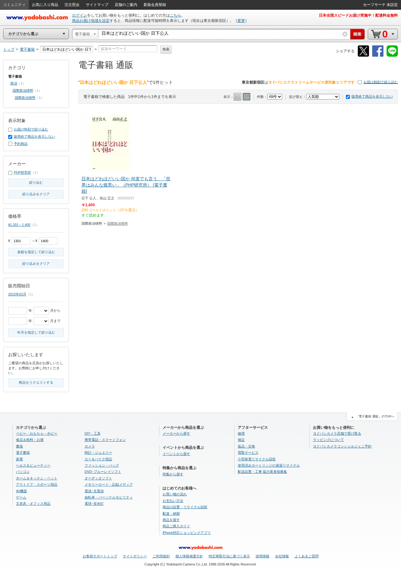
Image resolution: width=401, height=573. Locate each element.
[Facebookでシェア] (377, 55)
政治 (13, 83)
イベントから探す (176, 454)
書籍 (19, 446)
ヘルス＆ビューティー (33, 465)
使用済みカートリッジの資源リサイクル (269, 465)
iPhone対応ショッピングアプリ (187, 533)
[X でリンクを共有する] (363, 55)
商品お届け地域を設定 (91, 20)
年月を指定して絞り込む (36, 332)
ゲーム (21, 497)
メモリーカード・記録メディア (109, 484)
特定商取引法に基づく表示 (229, 556)
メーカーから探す (176, 433)
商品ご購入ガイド (176, 526)
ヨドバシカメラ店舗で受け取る (337, 433)
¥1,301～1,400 (19, 225)
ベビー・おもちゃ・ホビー (36, 433)
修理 (241, 433)
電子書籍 (23, 452)
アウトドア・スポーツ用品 (36, 484)
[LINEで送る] (392, 55)
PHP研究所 (22, 172)
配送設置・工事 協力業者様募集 (262, 471)
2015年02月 (17, 294)
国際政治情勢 (117, 223)
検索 (166, 49)
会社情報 (282, 556)
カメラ (90, 446)
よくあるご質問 (306, 556)
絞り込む (36, 182)
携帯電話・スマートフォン (105, 440)
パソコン (23, 471)
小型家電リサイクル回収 (257, 459)
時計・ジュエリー (98, 452)
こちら (175, 15)
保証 (241, 440)
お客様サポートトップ (100, 556)
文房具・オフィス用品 (33, 503)
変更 (241, 20)
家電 (19, 459)
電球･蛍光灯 (94, 503)
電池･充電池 (94, 491)
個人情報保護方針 (189, 556)
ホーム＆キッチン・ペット (36, 478)
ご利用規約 (161, 556)
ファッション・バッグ (102, 465)
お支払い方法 (173, 501)
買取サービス (248, 452)
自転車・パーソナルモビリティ (109, 497)
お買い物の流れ (175, 494)
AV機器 (21, 491)
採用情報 (262, 556)
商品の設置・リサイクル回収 (185, 507)
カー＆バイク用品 (98, 459)
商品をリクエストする (36, 382)
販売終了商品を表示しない (372, 96)
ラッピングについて (328, 440)
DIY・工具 (93, 433)
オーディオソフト (98, 478)
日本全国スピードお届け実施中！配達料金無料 (358, 15)
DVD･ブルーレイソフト (103, 471)
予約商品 (21, 144)
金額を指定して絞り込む (36, 252)
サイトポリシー (135, 556)
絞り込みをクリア (36, 194)
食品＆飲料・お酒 (30, 440)
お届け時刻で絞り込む (380, 82)
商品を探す (171, 520)
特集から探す (173, 474)
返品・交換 (246, 446)
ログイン (79, 15)
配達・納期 (171, 513)
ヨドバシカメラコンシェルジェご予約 (342, 446)
